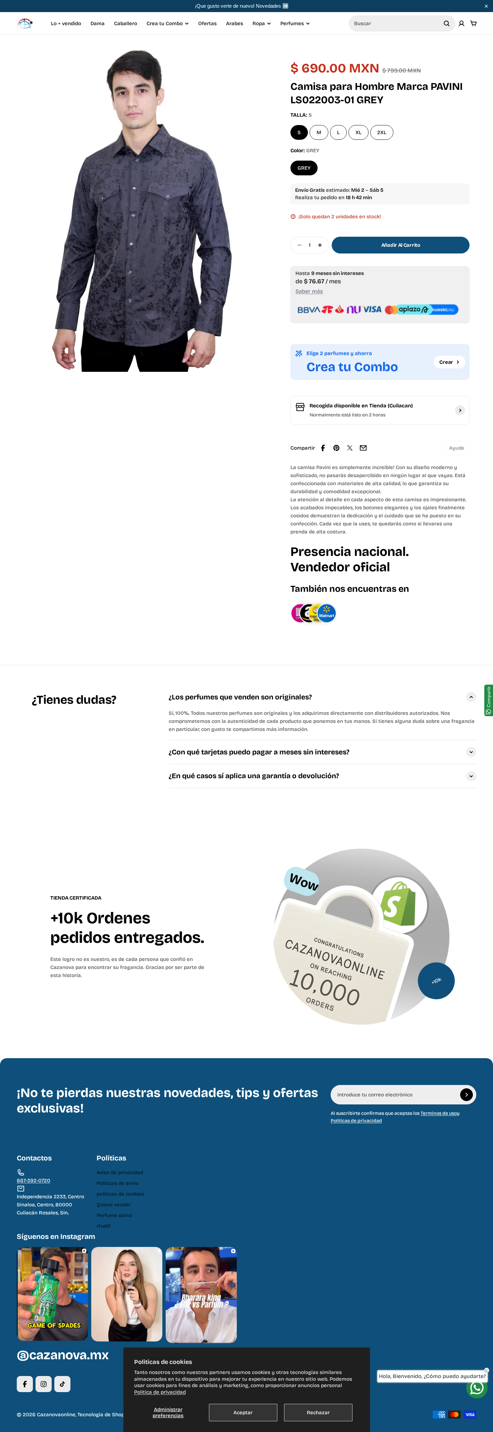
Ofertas (207, 23)
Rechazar (318, 1413)
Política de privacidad (160, 1392)
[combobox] (402, 23)
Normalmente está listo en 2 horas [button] (347, 415)
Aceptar (243, 1413)
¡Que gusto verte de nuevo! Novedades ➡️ (242, 6)
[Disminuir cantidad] (297, 245)
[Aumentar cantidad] (322, 245)
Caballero (125, 23)
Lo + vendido (66, 23)
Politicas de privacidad (356, 1121)
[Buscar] (446, 23)
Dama (98, 23)
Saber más (309, 291)
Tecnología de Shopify (104, 1415)
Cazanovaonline (56, 1415)
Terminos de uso (439, 1113)
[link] (457, 448)
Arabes (234, 23)
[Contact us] (477, 1387)
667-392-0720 (33, 1181)
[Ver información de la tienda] (460, 410)
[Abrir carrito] (474, 23)
